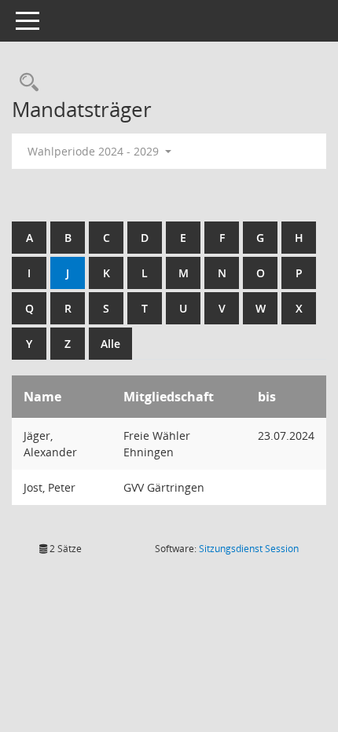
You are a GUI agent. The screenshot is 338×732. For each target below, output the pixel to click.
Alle (110, 343)
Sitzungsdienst (249, 548)
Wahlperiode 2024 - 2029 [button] (95, 151)
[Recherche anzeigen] (25, 83)
